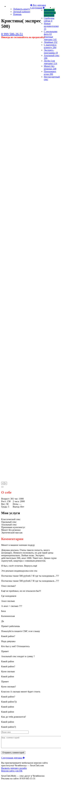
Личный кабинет (21, 11)
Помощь (17, 14)
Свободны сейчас (49, 19)
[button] (2, 486)
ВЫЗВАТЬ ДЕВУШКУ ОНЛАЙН (50, 13)
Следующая (36, 8)
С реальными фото (50, 32)
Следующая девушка (12, 758)
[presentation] (2, 483)
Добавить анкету (21, 9)
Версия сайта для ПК (12, 771)
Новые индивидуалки (51, 26)
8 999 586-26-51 (12, 34)
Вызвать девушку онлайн (14, 768)
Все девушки (39, 5)
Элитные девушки (50, 38)
